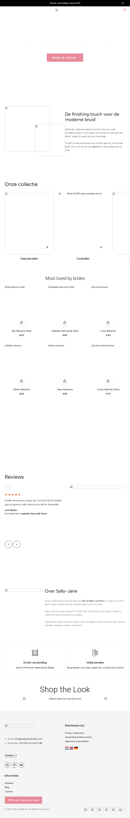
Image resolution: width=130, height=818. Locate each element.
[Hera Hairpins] (65, 365)
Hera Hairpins (65, 389)
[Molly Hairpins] (22, 365)
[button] (21, 323)
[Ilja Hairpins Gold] (22, 306)
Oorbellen (83, 258)
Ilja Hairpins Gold (21, 330)
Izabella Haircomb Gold (65, 330)
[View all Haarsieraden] (29, 223)
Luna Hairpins (108, 330)
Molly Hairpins (21, 389)
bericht (96, 146)
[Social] (7, 765)
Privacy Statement (74, 733)
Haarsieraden (29, 258)
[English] (72, 748)
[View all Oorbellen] (82, 223)
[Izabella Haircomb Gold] (65, 306)
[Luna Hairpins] (108, 306)
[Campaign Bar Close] (124, 3)
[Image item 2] (65, 699)
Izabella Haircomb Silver (26, 513)
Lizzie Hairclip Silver (108, 389)
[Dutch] (67, 748)
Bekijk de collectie (65, 446)
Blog (7, 787)
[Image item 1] (24, 699)
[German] (76, 748)
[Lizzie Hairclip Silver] (108, 365)
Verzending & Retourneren (78, 737)
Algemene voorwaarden (77, 741)
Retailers (9, 783)
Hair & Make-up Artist (93, 601)
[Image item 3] (105, 699)
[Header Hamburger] (6, 11)
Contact (9, 791)
